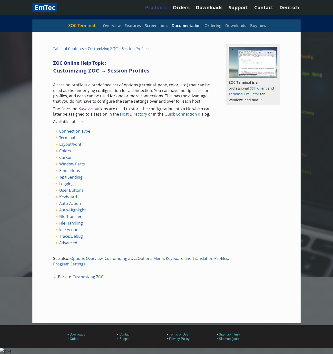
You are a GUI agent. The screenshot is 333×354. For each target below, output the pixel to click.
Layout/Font (70, 144)
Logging (66, 183)
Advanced (68, 242)
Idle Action (68, 229)
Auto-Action (70, 203)
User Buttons (71, 190)
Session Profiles (135, 48)
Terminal (67, 137)
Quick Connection (181, 114)
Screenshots (156, 25)
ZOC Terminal (81, 25)
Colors (65, 151)
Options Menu (151, 258)
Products (156, 7)
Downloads (209, 7)
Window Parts (72, 164)
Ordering (213, 25)
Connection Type (74, 131)
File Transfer (70, 216)
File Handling (71, 223)
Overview (112, 25)
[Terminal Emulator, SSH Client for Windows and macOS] (44, 10)
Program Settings (69, 264)
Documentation (186, 25)
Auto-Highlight (72, 210)
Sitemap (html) (229, 334)
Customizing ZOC (103, 48)
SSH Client (258, 88)
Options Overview (86, 258)
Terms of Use (178, 334)
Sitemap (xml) (229, 339)
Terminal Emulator (244, 94)
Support (238, 7)
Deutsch (289, 7)
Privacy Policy (179, 339)
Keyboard (68, 197)
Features (133, 25)
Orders (181, 7)
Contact (263, 7)
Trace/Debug (71, 236)
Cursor (65, 157)
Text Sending (70, 177)
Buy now (258, 25)
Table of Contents (68, 48)
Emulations (69, 170)
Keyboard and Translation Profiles (197, 258)
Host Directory (133, 114)
